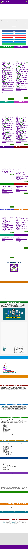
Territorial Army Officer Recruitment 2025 (7, 80)
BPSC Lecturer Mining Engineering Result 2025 (22, 58)
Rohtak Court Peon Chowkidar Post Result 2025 (22, 71)
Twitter (14, 33)
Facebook (14, 31)
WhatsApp (14, 43)
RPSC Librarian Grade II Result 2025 (20, 62)
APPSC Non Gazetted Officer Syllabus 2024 (21, 211)
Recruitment (14, 536)
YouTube (14, 37)
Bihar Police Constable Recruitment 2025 (7, 60)
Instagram (14, 35)
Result (14, 537)
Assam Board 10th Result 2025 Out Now (7, 160)
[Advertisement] (14, 9)
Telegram (14, 41)
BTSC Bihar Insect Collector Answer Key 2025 (21, 109)
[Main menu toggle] (26, 1)
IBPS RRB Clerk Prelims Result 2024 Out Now (21, 85)
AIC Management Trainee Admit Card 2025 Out (8, 123)
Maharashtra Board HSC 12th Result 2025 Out (21, 56)
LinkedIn (14, 39)
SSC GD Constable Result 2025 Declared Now (21, 67)
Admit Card (14, 538)
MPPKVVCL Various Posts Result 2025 (20, 60)
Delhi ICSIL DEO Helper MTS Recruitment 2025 (8, 86)
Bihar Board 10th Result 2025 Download (7, 163)
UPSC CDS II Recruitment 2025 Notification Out (8, 64)
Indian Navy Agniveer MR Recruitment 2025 (7, 56)
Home (14, 535)
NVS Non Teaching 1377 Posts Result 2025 (21, 54)
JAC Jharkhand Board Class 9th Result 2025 (7, 168)
